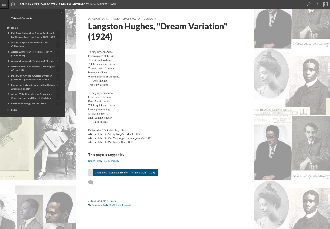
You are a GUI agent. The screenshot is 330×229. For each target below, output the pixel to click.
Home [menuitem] (14, 27)
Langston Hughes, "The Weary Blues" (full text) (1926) (118, 18)
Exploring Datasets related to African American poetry (33, 87)
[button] (317, 4)
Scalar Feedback (123, 205)
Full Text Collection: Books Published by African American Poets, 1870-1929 (33, 35)
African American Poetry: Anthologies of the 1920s (33, 68)
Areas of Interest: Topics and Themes (32, 61)
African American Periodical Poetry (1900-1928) (31, 53)
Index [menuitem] (14, 110)
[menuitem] (4, 4)
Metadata (111, 201)
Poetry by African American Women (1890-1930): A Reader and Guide (31, 77)
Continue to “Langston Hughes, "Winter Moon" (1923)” (125, 172)
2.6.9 (112, 205)
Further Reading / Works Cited (28, 103)
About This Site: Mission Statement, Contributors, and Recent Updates (32, 96)
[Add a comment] (92, 182)
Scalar (106, 205)
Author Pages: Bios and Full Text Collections (29, 44)
